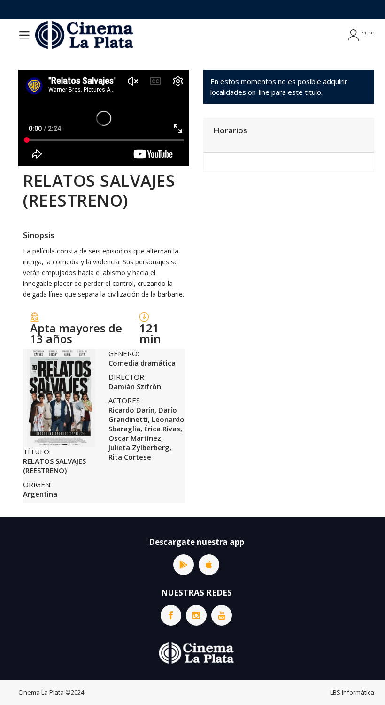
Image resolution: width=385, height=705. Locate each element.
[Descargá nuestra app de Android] (183, 564)
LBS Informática (352, 692)
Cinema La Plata (41, 692)
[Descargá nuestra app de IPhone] (209, 564)
